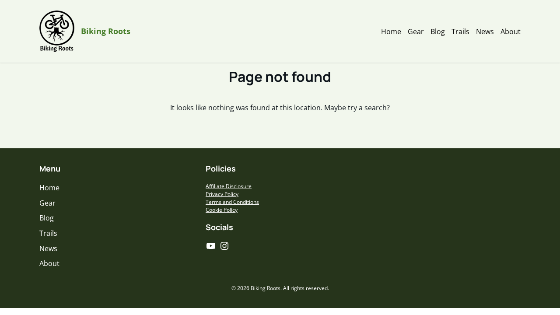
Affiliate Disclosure (229, 186)
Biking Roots (105, 31)
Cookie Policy (222, 210)
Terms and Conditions (232, 202)
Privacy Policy (222, 194)
